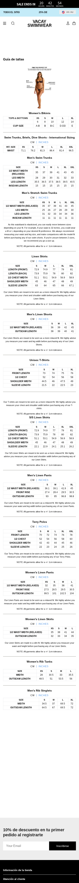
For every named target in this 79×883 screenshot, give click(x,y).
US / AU (69, 12)
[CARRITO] (74, 23)
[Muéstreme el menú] (6, 23)
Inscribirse (62, 845)
